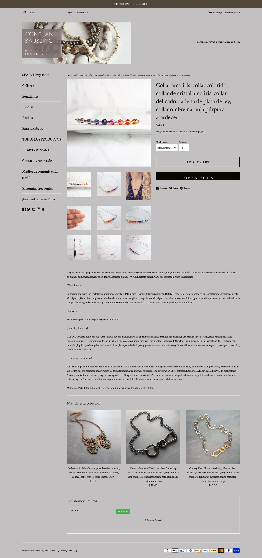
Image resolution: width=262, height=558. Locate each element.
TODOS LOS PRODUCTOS (41, 138)
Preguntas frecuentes (37, 188)
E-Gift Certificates (35, 149)
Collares (28, 85)
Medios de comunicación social (40, 174)
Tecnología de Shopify (68, 550)
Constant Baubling (51, 550)
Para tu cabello (32, 128)
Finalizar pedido (232, 12)
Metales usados (162, 142)
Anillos (27, 117)
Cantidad (182, 142)
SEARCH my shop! (35, 74)
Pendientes (30, 96)
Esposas (27, 106)
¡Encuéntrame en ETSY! (39, 198)
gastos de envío (166, 131)
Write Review (123, 511)
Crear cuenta (82, 12)
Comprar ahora (198, 177)
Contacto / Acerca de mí (39, 160)
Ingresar (70, 12)
